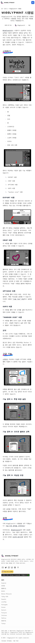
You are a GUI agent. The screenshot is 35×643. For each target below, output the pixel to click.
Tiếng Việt (4, 596)
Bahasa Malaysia (6, 594)
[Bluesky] (12, 567)
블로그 (6, 8)
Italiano (4, 615)
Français (4, 612)
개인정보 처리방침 (6, 641)
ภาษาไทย (3, 602)
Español (3, 599)
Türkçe (3, 623)
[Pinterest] (15, 567)
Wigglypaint (7, 30)
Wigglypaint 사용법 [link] (15, 8)
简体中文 (3, 621)
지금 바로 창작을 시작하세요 (15, 526)
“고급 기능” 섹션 (18, 299)
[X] (5, 567)
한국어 (3, 591)
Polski (3, 607)
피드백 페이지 (17, 537)
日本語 (3, 586)
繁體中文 (3, 588)
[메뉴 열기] (32, 2)
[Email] (2, 567)
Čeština (3, 618)
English (3, 583)
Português (4, 604)
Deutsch (3, 610)
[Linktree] (18, 567)
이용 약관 (15, 641)
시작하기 (5, 359)
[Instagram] (8, 567)
